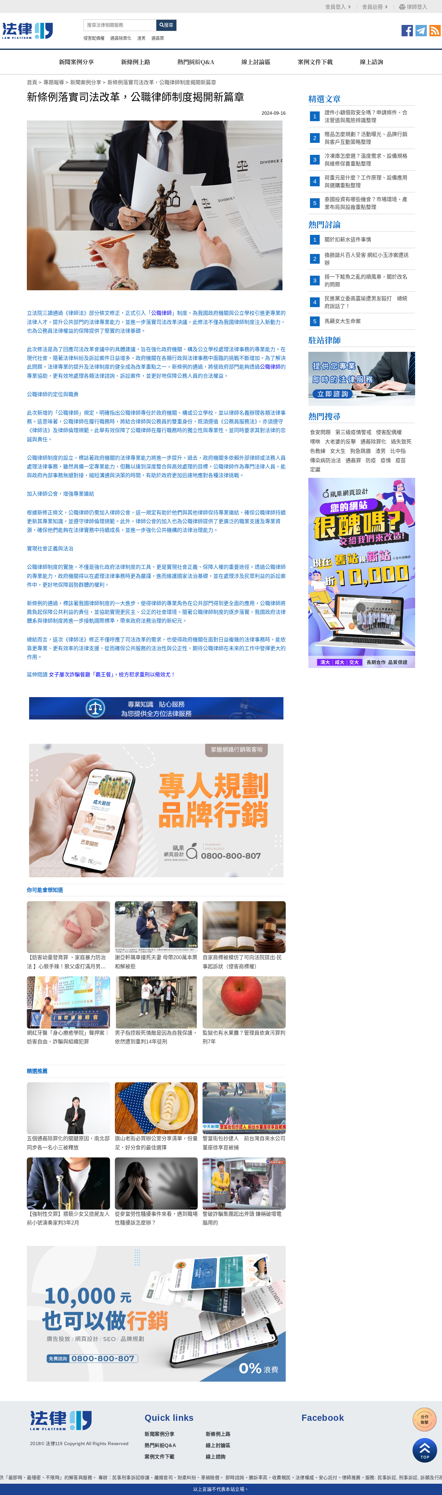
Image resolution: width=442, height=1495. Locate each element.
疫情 (386, 460)
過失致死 (401, 441)
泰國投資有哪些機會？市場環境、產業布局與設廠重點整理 (366, 203)
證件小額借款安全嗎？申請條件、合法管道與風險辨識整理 (366, 116)
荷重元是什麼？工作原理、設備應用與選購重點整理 (366, 181)
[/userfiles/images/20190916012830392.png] (27, 31)
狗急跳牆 (360, 451)
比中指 (398, 451)
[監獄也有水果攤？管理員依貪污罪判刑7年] (244, 1002)
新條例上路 (135, 61)
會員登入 (335, 7)
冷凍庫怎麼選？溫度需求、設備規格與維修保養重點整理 (366, 160)
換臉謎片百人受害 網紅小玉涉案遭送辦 (367, 259)
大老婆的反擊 (340, 441)
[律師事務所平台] (156, 810)
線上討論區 (256, 61)
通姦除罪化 (120, 38)
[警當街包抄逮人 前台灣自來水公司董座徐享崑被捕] (244, 1108)
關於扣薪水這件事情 (348, 239)
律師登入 (416, 7)
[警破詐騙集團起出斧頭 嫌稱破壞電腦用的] (244, 1183)
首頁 (32, 82)
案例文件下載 (315, 61)
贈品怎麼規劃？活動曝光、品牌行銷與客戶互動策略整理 (366, 138)
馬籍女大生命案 (343, 321)
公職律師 (161, 313)
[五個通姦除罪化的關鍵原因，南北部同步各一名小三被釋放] (68, 1108)
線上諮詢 (371, 61)
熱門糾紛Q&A (195, 61)
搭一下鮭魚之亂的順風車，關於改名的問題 (366, 280)
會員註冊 (372, 7)
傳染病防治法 (325, 460)
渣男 (141, 38)
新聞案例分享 (76, 61)
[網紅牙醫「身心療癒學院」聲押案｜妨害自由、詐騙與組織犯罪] (68, 1002)
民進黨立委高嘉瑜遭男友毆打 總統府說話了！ (366, 302)
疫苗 (400, 460)
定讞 (315, 469)
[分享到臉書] (407, 30)
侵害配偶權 (94, 38)
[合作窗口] (425, 1419)
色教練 (318, 451)
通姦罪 (157, 38)
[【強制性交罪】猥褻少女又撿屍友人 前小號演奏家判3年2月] (68, 1183)
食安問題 (320, 432)
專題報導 (53, 82)
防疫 (371, 460)
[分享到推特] (421, 30)
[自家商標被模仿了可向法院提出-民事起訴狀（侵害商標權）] (244, 927)
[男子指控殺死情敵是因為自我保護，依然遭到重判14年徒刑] (156, 1002)
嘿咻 (315, 441)
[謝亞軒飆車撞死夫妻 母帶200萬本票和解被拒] (156, 927)
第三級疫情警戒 (353, 432)
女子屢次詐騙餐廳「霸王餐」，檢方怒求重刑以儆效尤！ (112, 674)
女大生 (338, 451)
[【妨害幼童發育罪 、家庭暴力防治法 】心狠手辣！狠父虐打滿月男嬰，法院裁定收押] (68, 927)
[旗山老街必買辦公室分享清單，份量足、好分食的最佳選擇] (156, 1108)
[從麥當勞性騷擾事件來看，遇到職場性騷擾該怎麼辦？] (156, 1183)
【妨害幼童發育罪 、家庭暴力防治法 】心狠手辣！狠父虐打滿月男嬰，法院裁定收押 (66, 966)
